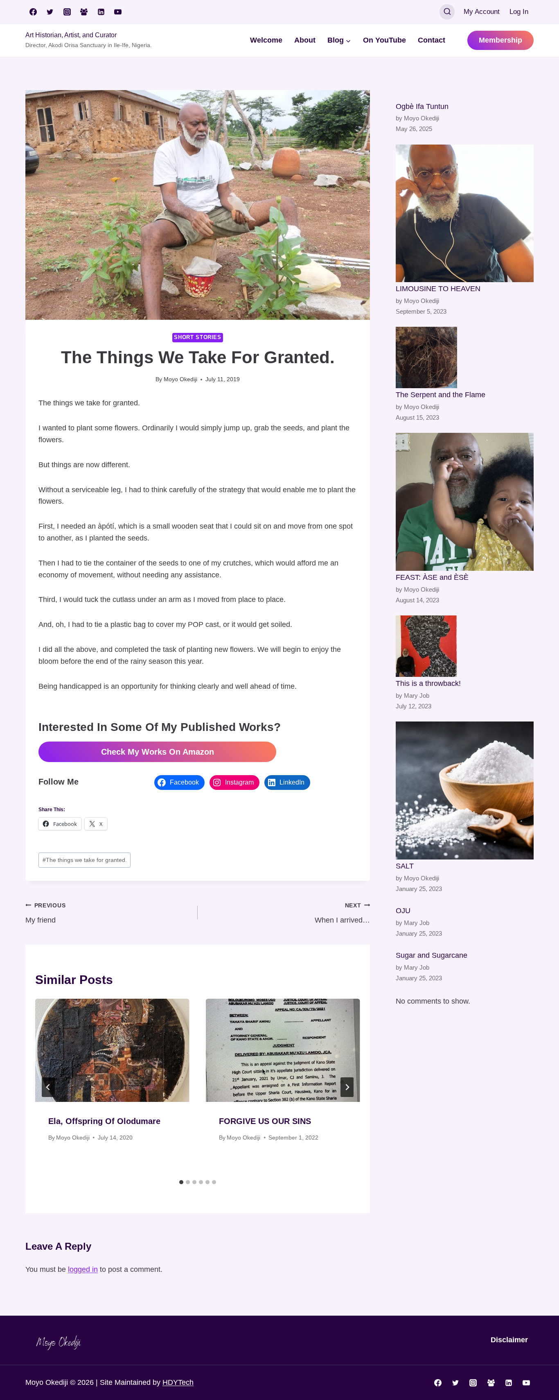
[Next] (347, 1087)
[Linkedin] (101, 12)
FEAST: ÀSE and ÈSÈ (432, 577)
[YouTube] (117, 12)
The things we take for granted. (85, 860)
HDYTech (178, 1382)
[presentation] (112, 1050)
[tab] (181, 1182)
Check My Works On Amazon (157, 751)
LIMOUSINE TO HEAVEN (438, 289)
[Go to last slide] (48, 1087)
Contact (431, 40)
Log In (518, 12)
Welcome (266, 40)
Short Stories (197, 337)
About (305, 40)
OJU (403, 911)
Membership (500, 40)
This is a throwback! (428, 683)
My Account (482, 12)
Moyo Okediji (180, 379)
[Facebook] (33, 12)
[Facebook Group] (84, 12)
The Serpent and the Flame (440, 395)
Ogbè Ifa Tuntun (422, 106)
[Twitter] (50, 12)
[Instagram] (67, 12)
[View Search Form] (447, 12)
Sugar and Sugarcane (431, 955)
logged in (83, 1269)
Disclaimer (509, 1340)
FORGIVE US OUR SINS (265, 1121)
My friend (45, 913)
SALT (405, 866)
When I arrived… (342, 913)
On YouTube (384, 40)
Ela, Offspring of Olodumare (104, 1121)
